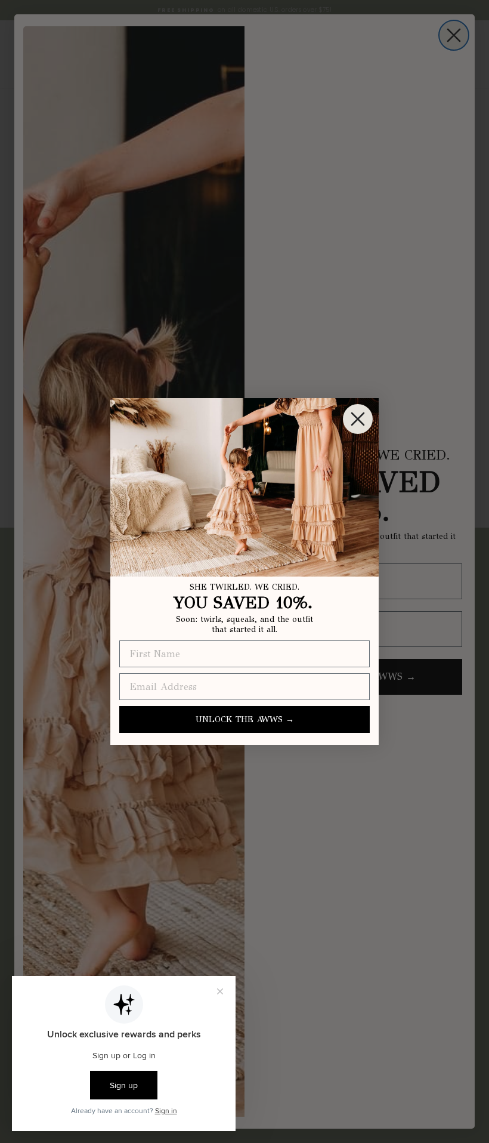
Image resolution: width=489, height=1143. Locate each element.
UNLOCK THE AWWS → (245, 719)
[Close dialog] (358, 419)
